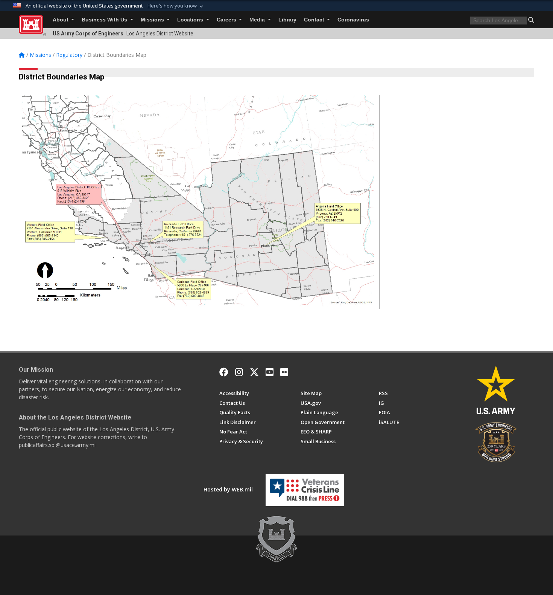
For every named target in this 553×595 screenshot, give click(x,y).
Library (287, 20)
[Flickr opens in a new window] (284, 372)
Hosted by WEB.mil (228, 489)
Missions (153, 20)
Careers (227, 20)
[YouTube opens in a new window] (269, 372)
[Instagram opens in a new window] (239, 372)
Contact (315, 20)
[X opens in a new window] (254, 372)
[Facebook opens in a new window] (223, 372)
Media (257, 20)
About (61, 20)
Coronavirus (353, 20)
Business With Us (105, 20)
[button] (176, 6)
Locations (191, 20)
